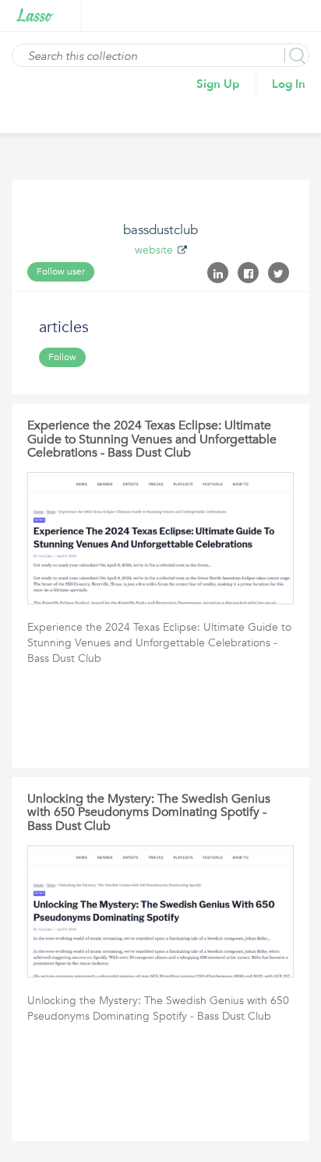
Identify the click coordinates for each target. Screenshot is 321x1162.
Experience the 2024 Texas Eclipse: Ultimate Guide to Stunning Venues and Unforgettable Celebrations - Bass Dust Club (152, 439)
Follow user (61, 271)
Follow (62, 357)
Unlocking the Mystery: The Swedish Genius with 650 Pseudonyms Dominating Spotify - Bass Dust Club (148, 812)
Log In (288, 84)
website (154, 250)
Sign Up (218, 84)
